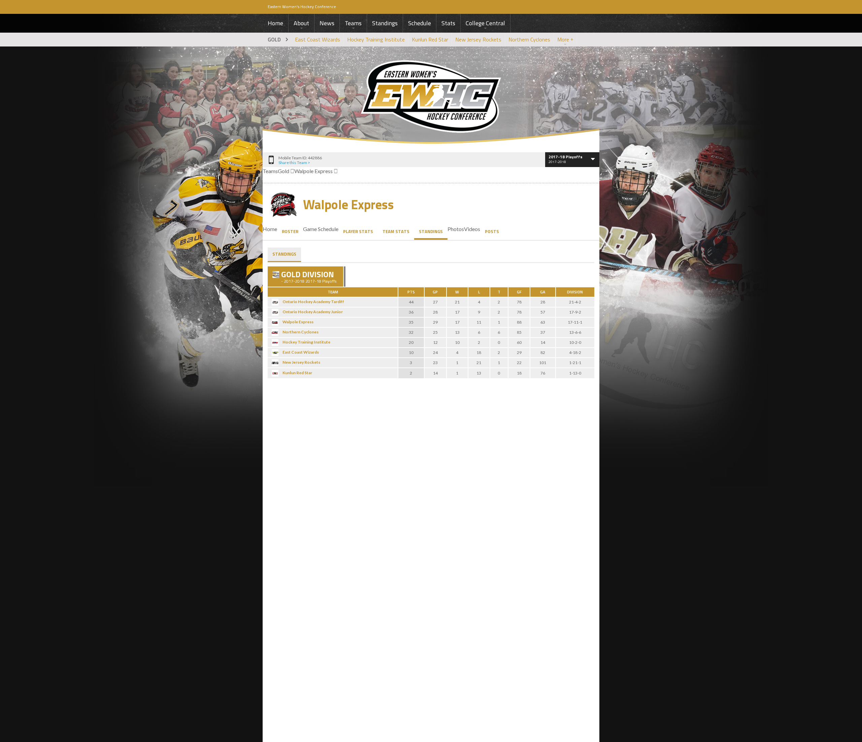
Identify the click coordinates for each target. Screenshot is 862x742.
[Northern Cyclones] (275, 332)
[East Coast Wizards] (275, 352)
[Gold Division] (275, 274)
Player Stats (358, 231)
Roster (290, 231)
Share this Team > (294, 162)
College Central (485, 23)
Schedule (419, 23)
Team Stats (396, 231)
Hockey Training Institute (376, 39)
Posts (492, 231)
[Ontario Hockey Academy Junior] (275, 312)
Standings (385, 23)
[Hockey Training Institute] (275, 342)
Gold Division (307, 274)
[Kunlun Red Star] (275, 373)
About (301, 23)
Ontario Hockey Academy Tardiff (313, 301)
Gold (274, 39)
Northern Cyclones (529, 39)
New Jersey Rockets (478, 39)
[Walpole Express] (275, 322)
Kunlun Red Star (430, 39)
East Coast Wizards (317, 39)
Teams (353, 23)
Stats (448, 23)
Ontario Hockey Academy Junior (313, 311)
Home (275, 23)
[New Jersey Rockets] (275, 362)
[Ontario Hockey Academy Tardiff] (275, 302)
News (327, 23)
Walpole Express (348, 205)
